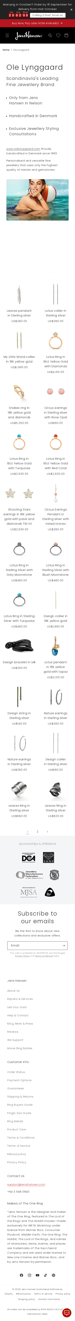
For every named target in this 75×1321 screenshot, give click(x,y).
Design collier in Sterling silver (55, 761)
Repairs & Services (20, 999)
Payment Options (19, 1080)
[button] (7, 35)
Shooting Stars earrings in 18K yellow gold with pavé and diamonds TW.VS (19, 516)
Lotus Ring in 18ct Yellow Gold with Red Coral (55, 463)
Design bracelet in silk (19, 662)
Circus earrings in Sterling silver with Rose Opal (55, 412)
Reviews (12, 1032)
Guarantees (15, 1088)
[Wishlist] (58, 35)
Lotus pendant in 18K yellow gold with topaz (56, 667)
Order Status (16, 1072)
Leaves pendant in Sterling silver (19, 313)
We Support (15, 1040)
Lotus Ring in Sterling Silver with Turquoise (19, 618)
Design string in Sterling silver (19, 715)
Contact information (49, 1299)
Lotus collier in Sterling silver (55, 313)
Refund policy (16, 1154)
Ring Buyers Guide (20, 1105)
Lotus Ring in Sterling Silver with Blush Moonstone (55, 570)
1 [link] (27, 832)
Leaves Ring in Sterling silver (19, 808)
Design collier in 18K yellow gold (56, 618)
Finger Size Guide (19, 1113)
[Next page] (47, 832)
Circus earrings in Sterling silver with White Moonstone (55, 268)
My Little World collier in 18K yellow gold (19, 359)
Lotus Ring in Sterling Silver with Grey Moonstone (19, 570)
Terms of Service (44, 955)
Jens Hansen (29, 1289)
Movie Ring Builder (20, 1048)
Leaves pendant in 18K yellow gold (19, 265)
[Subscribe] (64, 945)
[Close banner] (71, 9)
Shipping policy (26, 1299)
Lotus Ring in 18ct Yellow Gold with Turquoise (19, 463)
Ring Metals (15, 1121)
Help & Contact (17, 1015)
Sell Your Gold (16, 1007)
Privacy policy (63, 1293)
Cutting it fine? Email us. (47, 15)
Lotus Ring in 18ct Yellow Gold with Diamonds (55, 361)
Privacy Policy (22, 955)
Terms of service (43, 1293)
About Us (13, 991)
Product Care (16, 1129)
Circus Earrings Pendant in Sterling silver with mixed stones (55, 516)
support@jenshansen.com (26, 1184)
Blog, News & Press (20, 1023)
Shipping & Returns (20, 1096)
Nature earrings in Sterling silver (56, 715)
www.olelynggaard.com (23, 149)
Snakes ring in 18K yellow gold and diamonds (19, 412)
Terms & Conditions (21, 1137)
